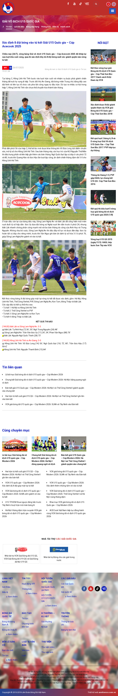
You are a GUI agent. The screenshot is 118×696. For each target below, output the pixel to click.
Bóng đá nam (50, 69)
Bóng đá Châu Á (9, 630)
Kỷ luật (44, 627)
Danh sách (65, 27)
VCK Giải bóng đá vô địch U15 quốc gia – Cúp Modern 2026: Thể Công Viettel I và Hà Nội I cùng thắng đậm (65, 494)
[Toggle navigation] (112, 11)
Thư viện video (48, 647)
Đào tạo (27, 613)
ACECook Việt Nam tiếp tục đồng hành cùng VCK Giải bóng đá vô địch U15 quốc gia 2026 (65, 513)
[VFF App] (87, 4)
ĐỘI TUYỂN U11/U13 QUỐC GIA (48, 598)
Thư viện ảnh (47, 652)
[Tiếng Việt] (108, 4)
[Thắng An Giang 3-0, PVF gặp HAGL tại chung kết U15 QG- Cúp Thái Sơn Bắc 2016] (103, 163)
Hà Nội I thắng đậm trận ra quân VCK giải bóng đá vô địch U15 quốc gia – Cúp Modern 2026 (22, 513)
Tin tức (9, 27)
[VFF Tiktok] (80, 4)
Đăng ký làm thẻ (68, 630)
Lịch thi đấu (19, 27)
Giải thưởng (46, 621)
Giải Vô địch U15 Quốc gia (68, 69)
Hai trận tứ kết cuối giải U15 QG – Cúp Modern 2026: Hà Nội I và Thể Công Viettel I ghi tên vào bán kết (21, 474)
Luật (24, 655)
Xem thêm (12, 596)
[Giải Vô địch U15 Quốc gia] (3, 27)
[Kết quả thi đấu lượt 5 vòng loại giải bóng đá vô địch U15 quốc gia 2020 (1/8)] (103, 197)
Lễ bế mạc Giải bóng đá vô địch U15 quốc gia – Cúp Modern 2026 (34, 374)
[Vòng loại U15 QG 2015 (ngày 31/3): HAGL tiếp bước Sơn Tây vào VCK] (103, 228)
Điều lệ (56, 27)
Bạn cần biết (7, 650)
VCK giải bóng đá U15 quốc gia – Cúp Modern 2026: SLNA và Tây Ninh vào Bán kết (41, 404)
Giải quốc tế (66, 592)
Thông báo (46, 27)
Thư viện (46, 641)
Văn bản (25, 650)
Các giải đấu (68, 578)
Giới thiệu (6, 587)
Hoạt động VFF (28, 584)
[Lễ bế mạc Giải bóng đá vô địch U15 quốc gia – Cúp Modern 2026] (14, 443)
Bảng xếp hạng (32, 27)
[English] (114, 4)
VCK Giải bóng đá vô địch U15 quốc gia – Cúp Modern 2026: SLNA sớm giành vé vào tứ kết (21, 494)
